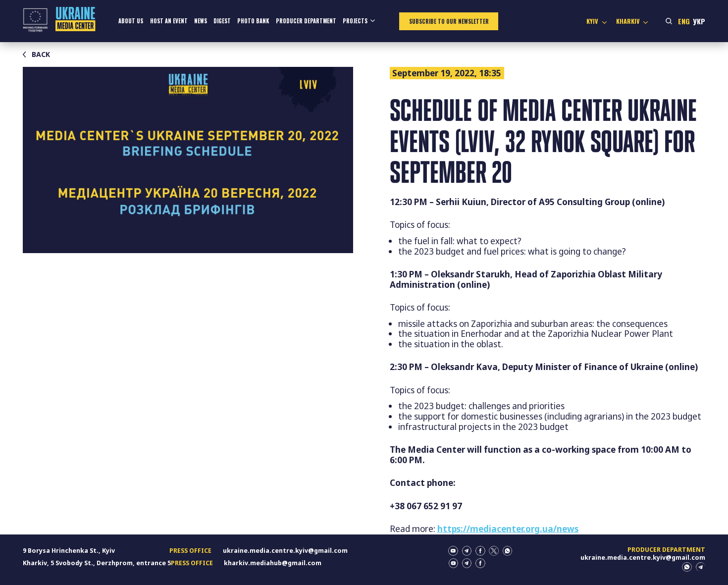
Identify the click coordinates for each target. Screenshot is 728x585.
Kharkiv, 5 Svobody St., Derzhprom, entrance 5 (97, 563)
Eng (684, 21)
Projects (355, 21)
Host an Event (169, 21)
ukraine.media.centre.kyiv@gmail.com (285, 550)
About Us (130, 21)
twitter (494, 551)
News (200, 21)
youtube (453, 551)
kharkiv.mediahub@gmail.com (272, 563)
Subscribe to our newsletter (449, 21)
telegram (467, 551)
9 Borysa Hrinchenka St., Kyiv (69, 550)
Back (41, 54)
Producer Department (306, 21)
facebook (480, 551)
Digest (222, 21)
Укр (699, 21)
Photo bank (253, 21)
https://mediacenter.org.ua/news (507, 528)
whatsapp (508, 551)
